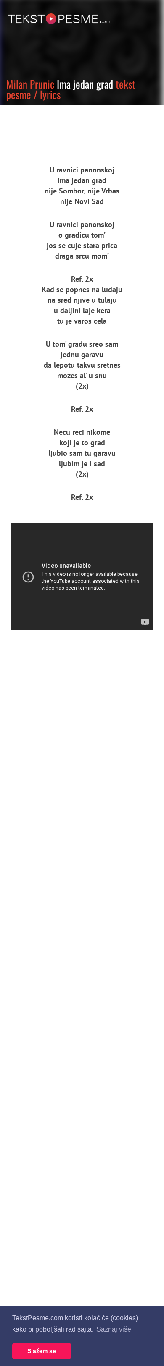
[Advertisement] (78, 128)
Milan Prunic (30, 83)
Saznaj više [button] (113, 1329)
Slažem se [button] (41, 1351)
